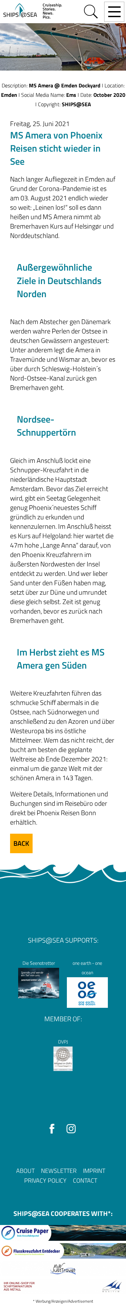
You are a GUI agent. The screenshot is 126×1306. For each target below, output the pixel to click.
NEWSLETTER (59, 1170)
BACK (21, 843)
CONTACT (85, 1180)
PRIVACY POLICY (45, 1180)
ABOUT (25, 1170)
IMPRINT (94, 1170)
